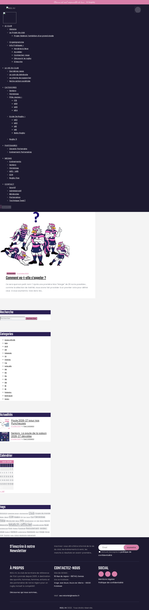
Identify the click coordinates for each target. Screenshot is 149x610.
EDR (6, 350)
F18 (5, 356)
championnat (23, 513)
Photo (10, 528)
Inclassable (11, 273)
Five (6, 363)
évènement (31, 535)
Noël (46, 525)
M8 (5, 389)
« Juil (2, 491)
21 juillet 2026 (16, 439)
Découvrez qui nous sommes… (24, 592)
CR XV (6, 346)
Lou (38, 521)
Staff (37, 532)
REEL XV (63, 608)
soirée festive (22, 532)
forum (28, 517)
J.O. (35, 521)
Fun (32, 517)
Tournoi (7, 535)
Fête (2, 520)
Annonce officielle (10, 340)
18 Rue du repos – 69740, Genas (69, 576)
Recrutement (32, 528)
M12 (6, 373)
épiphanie (23, 535)
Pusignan (21, 528)
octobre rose (4, 528)
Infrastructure (29, 521)
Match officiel (20, 524)
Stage (41, 532)
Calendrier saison (13, 513)
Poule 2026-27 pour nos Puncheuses (25, 422)
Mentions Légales (106, 579)
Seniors (7, 399)
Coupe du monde (42, 513)
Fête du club (10, 521)
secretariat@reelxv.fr (69, 595)
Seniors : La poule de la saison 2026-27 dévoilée (29, 435)
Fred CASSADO (29, 426)
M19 (6, 382)
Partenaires (8, 392)
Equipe (17, 517)
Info (22, 520)
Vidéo (12, 535)
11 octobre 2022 (23, 273)
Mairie (42, 521)
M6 (5, 386)
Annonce (3, 513)
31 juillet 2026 (16, 426)
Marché (47, 521)
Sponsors (31, 532)
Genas (17, 521)
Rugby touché (8, 396)
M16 (6, 379)
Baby (6, 343)
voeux (16, 535)
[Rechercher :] (12, 318)
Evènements (8, 353)
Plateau (15, 528)
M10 (6, 369)
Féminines (8, 360)
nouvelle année (38, 525)
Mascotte (4, 525)
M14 (6, 376)
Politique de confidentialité (110, 582)
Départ (6, 517)
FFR (21, 517)
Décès (2, 517)
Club (32, 513)
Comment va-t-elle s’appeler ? (26, 278)
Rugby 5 (7, 532)
